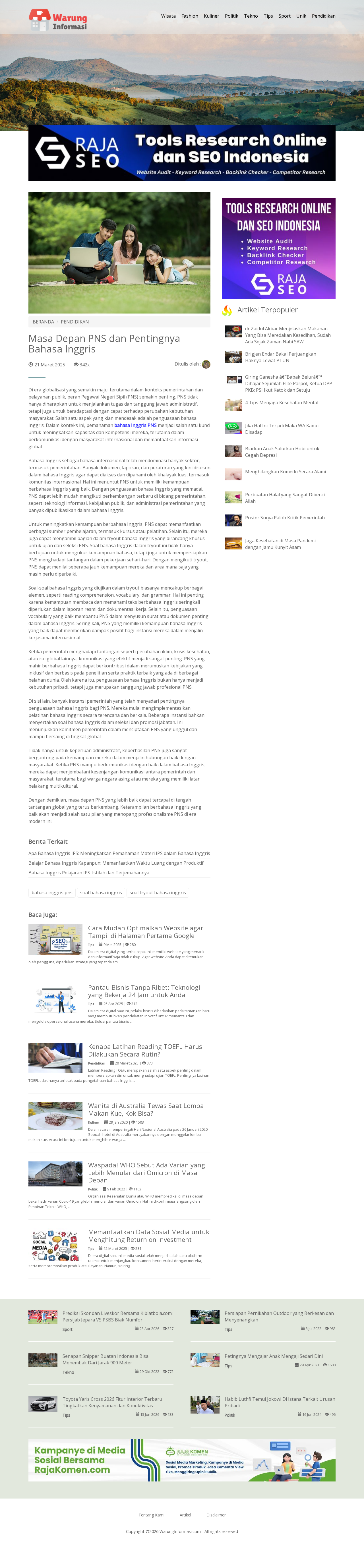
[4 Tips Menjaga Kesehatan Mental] (237, 405)
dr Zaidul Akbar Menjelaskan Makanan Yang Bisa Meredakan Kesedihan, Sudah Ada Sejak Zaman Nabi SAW (288, 335)
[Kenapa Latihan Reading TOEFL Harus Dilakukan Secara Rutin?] (55, 1058)
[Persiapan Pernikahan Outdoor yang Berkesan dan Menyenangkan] (205, 1316)
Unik (301, 16)
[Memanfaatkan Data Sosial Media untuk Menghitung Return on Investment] (55, 1255)
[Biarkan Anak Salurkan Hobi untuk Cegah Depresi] (237, 451)
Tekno (251, 16)
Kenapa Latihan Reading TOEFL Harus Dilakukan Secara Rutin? (145, 1050)
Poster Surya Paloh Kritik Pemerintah (285, 517)
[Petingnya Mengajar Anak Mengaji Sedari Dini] (205, 1359)
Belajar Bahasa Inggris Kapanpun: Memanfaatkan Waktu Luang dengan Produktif (116, 863)
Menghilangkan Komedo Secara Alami (285, 471)
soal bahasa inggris (101, 892)
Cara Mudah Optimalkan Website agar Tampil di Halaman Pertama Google (145, 932)
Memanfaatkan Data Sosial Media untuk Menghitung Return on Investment (148, 1235)
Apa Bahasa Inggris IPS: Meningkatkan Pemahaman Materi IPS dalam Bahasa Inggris (119, 853)
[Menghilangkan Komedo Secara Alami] (237, 474)
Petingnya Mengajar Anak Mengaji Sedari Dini (274, 1356)
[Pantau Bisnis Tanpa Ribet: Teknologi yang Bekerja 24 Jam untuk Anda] (55, 998)
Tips (268, 16)
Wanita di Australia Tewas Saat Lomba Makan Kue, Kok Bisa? (146, 1109)
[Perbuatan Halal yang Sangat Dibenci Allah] (237, 497)
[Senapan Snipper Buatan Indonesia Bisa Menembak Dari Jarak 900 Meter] (42, 1359)
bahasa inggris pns (52, 892)
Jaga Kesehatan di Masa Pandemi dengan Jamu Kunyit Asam (280, 544)
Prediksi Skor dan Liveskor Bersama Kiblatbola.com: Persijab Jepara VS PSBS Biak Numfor (118, 1316)
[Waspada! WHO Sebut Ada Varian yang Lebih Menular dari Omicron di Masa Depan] (55, 1173)
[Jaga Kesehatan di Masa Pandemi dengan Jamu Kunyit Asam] (237, 543)
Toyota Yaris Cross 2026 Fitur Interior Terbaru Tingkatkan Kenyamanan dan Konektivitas (112, 1402)
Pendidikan (324, 16)
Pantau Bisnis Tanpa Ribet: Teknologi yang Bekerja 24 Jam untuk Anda (144, 991)
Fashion (189, 16)
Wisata (168, 16)
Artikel (185, 1515)
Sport (285, 16)
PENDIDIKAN (75, 322)
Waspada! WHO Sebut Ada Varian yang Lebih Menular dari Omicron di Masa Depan (146, 1173)
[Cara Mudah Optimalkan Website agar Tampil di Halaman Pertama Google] (55, 939)
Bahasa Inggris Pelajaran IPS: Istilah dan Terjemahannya (88, 873)
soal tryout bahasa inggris (158, 892)
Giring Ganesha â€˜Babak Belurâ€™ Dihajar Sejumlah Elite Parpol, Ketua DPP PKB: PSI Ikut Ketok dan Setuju (288, 383)
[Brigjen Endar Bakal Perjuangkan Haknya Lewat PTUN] (237, 356)
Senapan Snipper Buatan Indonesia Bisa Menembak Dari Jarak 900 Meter (105, 1359)
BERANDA (43, 322)
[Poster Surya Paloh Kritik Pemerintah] (237, 520)
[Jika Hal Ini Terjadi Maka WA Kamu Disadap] (237, 428)
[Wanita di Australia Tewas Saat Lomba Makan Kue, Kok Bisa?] (55, 1115)
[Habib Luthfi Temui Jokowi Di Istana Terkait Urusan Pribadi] (205, 1405)
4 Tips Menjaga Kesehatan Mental (281, 402)
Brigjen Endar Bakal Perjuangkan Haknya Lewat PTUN (280, 357)
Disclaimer (216, 1515)
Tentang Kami (151, 1515)
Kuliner (211, 16)
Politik (231, 16)
